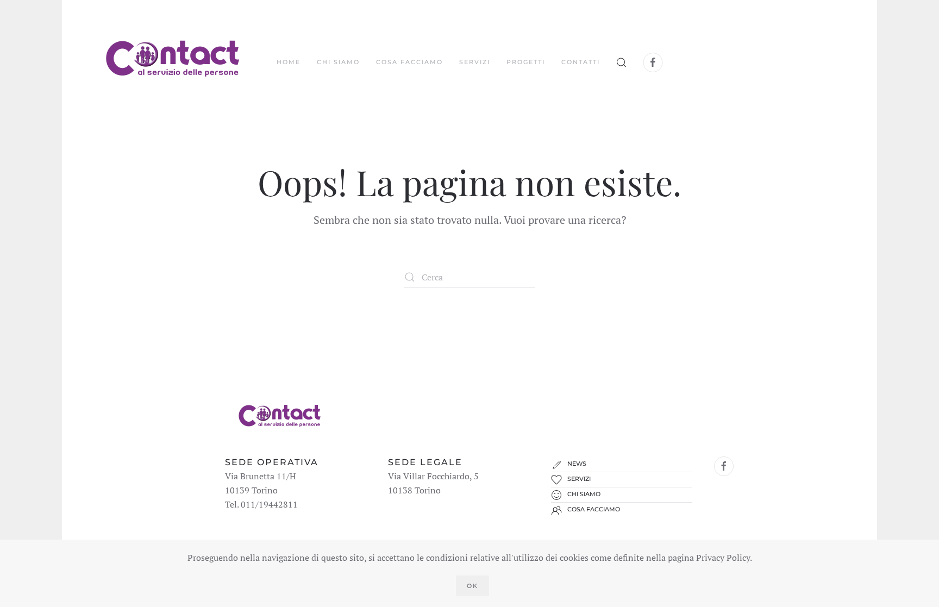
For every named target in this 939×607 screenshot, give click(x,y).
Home (289, 62)
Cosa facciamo (409, 62)
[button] (621, 62)
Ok (472, 586)
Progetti (525, 62)
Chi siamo (338, 62)
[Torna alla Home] (172, 62)
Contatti (580, 62)
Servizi (474, 62)
